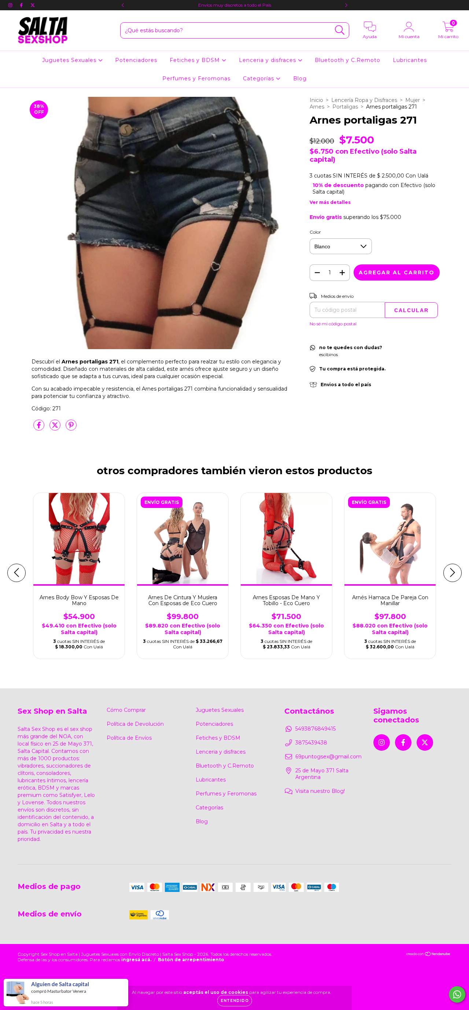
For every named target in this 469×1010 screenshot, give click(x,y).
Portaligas (345, 106)
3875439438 (311, 742)
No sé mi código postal (333, 323)
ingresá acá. (136, 959)
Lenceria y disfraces (268, 60)
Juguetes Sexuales (70, 60)
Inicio (316, 100)
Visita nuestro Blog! (320, 791)
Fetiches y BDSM (196, 60)
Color (315, 232)
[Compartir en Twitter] (55, 428)
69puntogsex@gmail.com (328, 756)
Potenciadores (136, 60)
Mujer (412, 100)
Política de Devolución (135, 724)
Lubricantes (410, 60)
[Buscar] (339, 30)
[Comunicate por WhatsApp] (457, 994)
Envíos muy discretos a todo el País (234, 5)
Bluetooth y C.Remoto (347, 60)
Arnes (317, 106)
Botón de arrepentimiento (191, 959)
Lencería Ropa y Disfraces (364, 100)
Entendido (235, 1000)
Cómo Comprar (126, 710)
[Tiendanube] (428, 955)
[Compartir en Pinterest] (71, 428)
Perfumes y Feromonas (196, 78)
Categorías (259, 78)
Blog (300, 78)
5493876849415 (315, 728)
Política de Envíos (129, 738)
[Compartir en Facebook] (39, 428)
